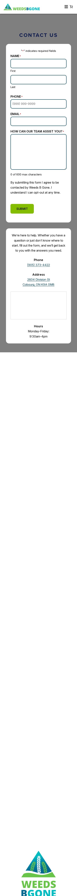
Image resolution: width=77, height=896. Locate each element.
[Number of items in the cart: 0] (71, 6)
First (13, 70)
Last (12, 87)
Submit (22, 209)
